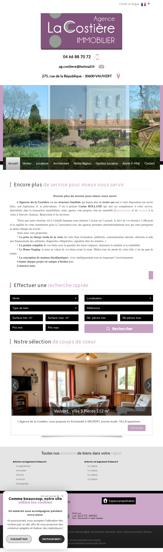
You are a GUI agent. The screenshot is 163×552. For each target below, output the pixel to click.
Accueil (13, 163)
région (116, 453)
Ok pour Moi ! (51, 539)
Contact (150, 163)
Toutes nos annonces (133, 531)
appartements (123, 210)
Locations (42, 163)
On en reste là (50, 496)
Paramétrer (19, 539)
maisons (143, 210)
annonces (68, 453)
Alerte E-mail (131, 163)
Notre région (82, 163)
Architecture (61, 163)
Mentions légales (82, 531)
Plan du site (69, 531)
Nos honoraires (97, 531)
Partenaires (110, 531)
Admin (120, 531)
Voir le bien (136, 428)
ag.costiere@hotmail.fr (77, 67)
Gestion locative (107, 163)
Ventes (26, 163)
